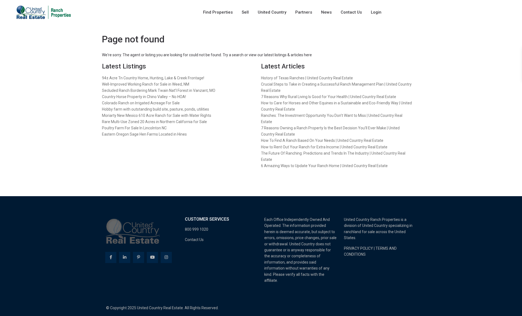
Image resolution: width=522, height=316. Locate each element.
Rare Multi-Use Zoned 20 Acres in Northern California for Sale (154, 122)
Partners (303, 12)
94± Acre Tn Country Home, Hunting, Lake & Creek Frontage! (153, 78)
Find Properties (218, 12)
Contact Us (351, 12)
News (326, 12)
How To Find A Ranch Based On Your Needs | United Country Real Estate (322, 140)
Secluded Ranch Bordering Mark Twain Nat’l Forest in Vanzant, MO (158, 90)
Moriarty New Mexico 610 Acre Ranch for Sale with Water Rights (156, 115)
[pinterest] (138, 257)
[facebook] (110, 257)
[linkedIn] (124, 257)
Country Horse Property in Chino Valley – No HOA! (144, 97)
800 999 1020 (196, 229)
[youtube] (152, 257)
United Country (272, 12)
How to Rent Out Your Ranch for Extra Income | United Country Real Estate (324, 147)
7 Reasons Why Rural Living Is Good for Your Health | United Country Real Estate (328, 97)
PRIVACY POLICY (358, 248)
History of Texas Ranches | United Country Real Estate (307, 78)
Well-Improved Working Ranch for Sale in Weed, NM (145, 84)
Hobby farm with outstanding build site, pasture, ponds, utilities (155, 109)
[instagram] (166, 257)
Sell (245, 12)
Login (376, 12)
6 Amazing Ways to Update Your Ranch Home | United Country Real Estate (324, 166)
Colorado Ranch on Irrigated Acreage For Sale (141, 103)
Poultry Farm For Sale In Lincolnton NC (134, 128)
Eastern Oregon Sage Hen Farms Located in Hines (144, 134)
